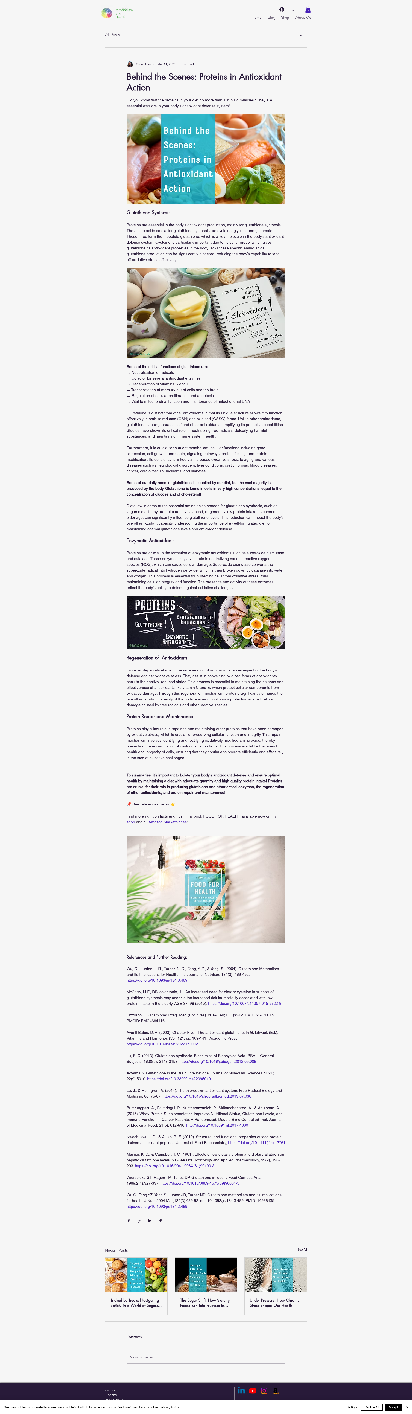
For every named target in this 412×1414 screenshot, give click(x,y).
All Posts (112, 35)
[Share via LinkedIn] (150, 1221)
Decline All (372, 1407)
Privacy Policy (169, 1407)
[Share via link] (160, 1221)
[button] (308, 9)
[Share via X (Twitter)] (139, 1221)
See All (302, 1249)
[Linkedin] (241, 1391)
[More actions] (282, 64)
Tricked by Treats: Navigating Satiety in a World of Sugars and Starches (135, 1303)
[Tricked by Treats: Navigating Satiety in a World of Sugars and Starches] (136, 1275)
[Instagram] (264, 1391)
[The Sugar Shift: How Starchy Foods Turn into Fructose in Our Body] (206, 1275)
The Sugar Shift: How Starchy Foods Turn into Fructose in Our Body (205, 1303)
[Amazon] (275, 1391)
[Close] (406, 1407)
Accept (393, 1407)
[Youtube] (252, 1391)
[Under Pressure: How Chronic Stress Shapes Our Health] (276, 1275)
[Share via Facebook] (129, 1221)
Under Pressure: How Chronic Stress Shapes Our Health (275, 1303)
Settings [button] (352, 1407)
